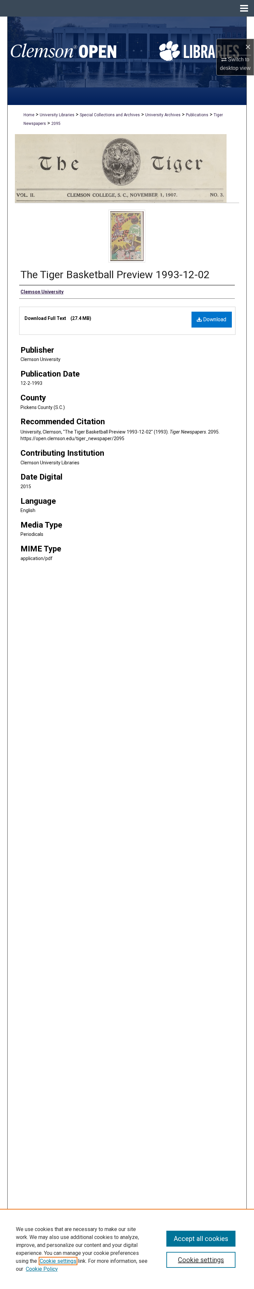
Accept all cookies (201, 1239)
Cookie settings (58, 1261)
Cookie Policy (42, 1269)
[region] (127, 1249)
